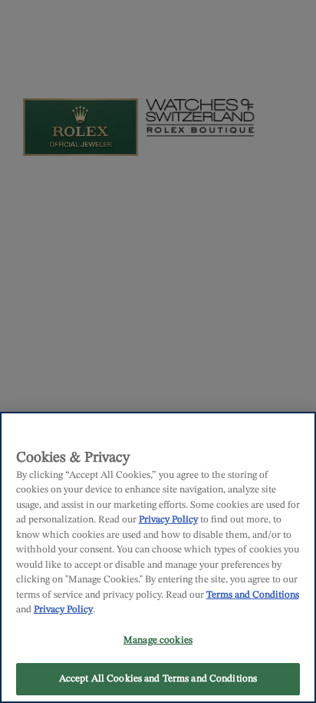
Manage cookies (158, 640)
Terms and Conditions (252, 595)
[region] (158, 557)
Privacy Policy (168, 520)
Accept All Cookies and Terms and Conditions (158, 679)
